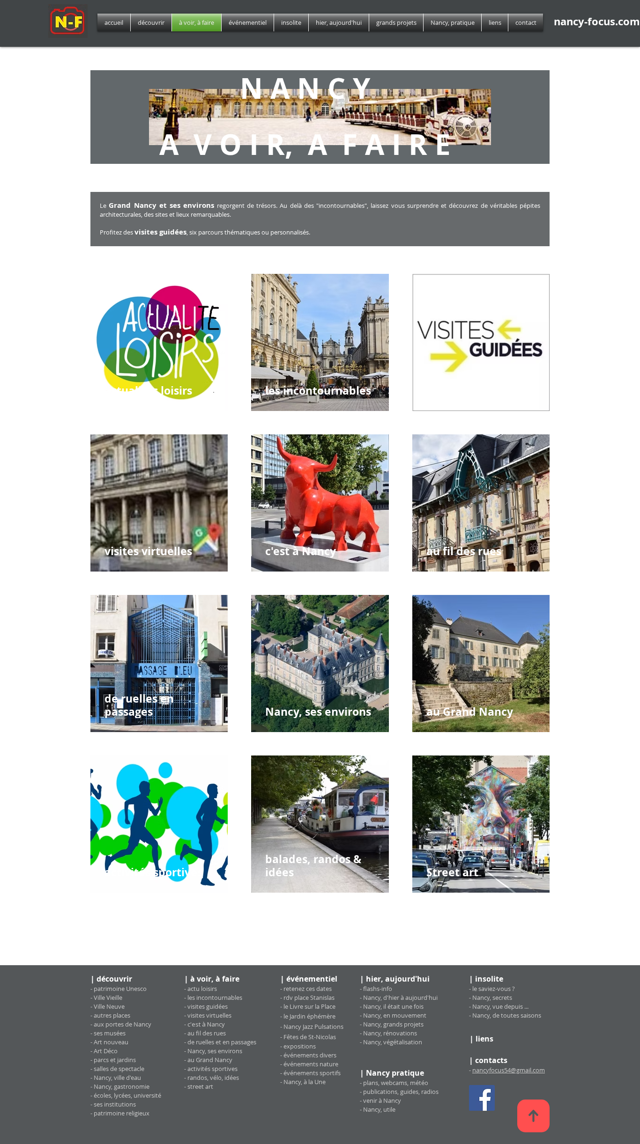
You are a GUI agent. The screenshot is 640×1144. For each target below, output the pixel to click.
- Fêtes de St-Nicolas (308, 1037)
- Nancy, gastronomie (119, 1086)
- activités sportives (211, 1068)
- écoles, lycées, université (125, 1095)
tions (309, 1046)
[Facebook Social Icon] (482, 1098)
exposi (292, 1046)
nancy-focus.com (597, 21)
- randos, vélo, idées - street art (211, 1082)
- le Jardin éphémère (307, 1016)
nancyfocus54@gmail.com (508, 1070)
